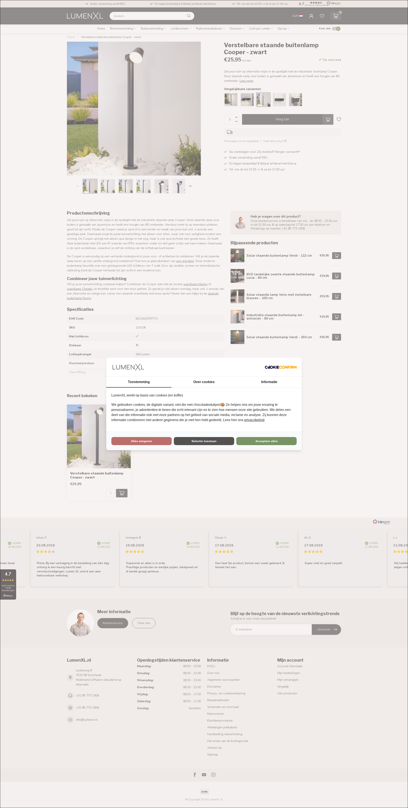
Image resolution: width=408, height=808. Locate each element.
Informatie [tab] (269, 382)
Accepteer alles (266, 441)
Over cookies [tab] (204, 382)
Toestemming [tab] (139, 382)
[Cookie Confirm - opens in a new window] (281, 367)
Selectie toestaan (204, 441)
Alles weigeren (141, 441)
